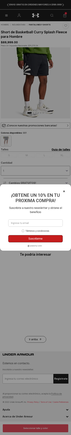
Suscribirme (35, 238)
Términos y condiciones (37, 231)
